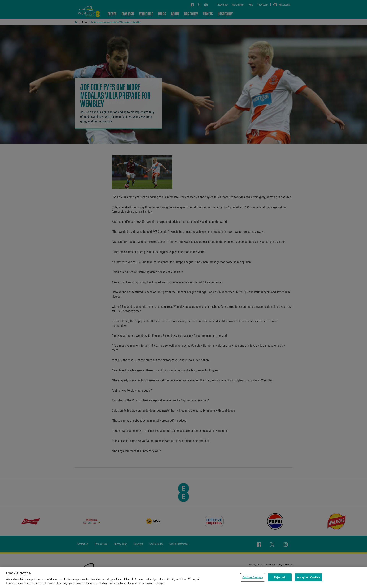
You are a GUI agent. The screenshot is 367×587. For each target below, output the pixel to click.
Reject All (280, 577)
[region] (183, 577)
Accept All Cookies (308, 577)
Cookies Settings (252, 577)
